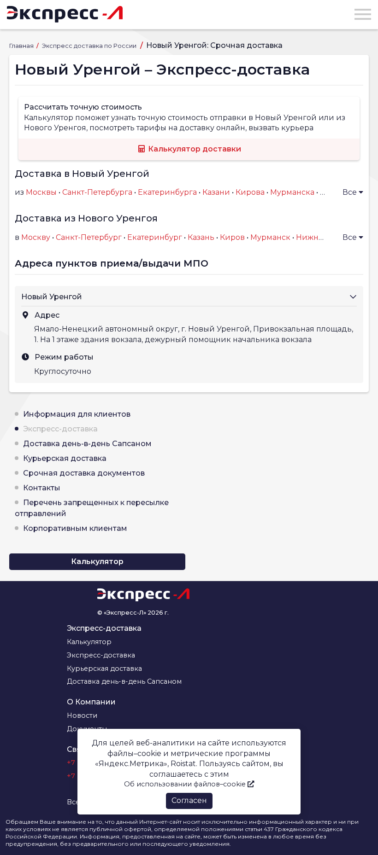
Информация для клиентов (76, 414)
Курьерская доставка (64, 458)
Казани (216, 192)
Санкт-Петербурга (97, 192)
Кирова (250, 192)
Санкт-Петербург (89, 237)
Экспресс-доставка (60, 429)
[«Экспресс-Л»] (65, 14)
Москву (35, 237)
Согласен (189, 800)
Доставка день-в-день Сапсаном (87, 443)
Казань (201, 237)
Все (351, 192)
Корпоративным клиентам (75, 528)
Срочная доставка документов (84, 473)
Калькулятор (97, 561)
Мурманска (292, 192)
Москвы (41, 192)
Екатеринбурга (167, 192)
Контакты (41, 487)
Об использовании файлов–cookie (186, 784)
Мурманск (270, 237)
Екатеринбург (154, 237)
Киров (232, 237)
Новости (82, 715)
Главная (22, 45)
